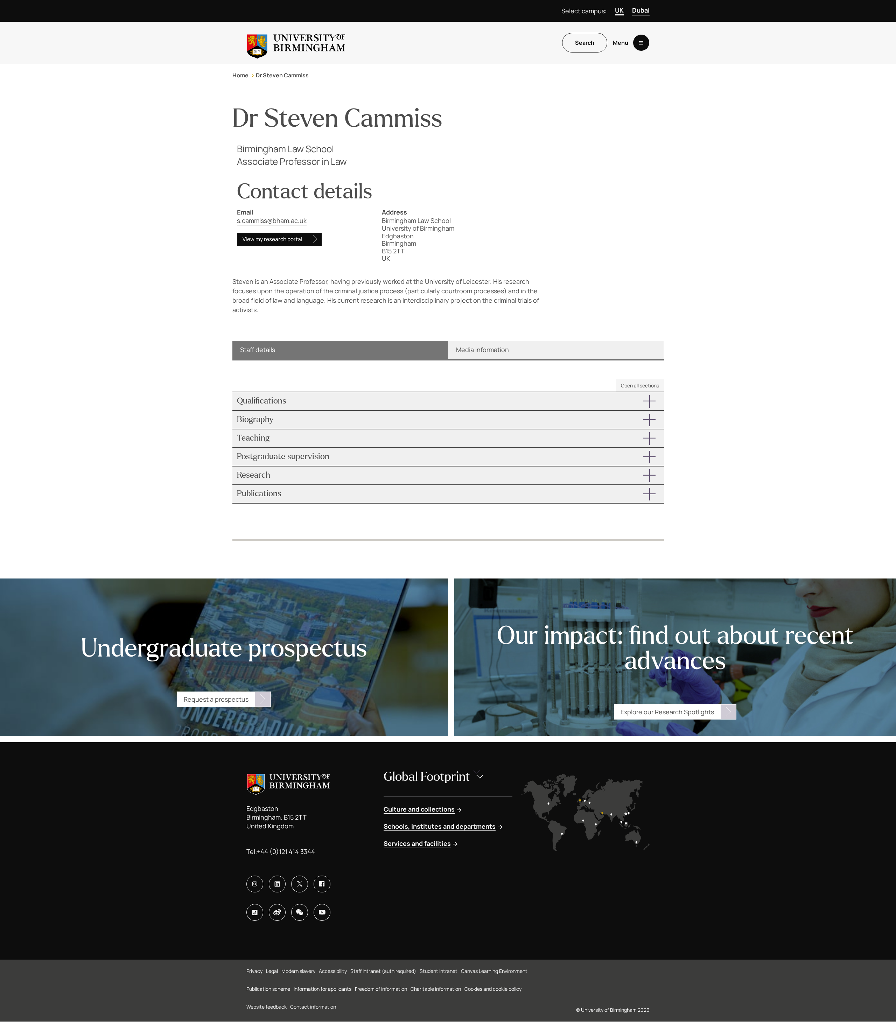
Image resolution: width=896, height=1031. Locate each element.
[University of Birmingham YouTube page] (322, 912)
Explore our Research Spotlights (667, 712)
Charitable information (436, 989)
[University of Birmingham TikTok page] (254, 912)
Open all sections (640, 385)
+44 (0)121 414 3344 (286, 851)
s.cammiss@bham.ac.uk (272, 220)
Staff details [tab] (257, 349)
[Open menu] (641, 42)
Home (240, 75)
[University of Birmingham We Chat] (299, 912)
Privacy (254, 971)
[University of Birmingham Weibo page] (277, 912)
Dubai (641, 10)
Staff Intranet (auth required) (383, 971)
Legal (272, 971)
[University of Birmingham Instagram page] (254, 884)
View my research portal (272, 239)
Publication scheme (268, 989)
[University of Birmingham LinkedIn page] (277, 884)
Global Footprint (427, 777)
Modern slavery (298, 971)
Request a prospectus (216, 699)
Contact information (313, 1006)
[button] (448, 401)
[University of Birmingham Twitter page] (299, 884)
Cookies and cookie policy (493, 989)
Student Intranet (438, 971)
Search (584, 43)
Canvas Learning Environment (494, 971)
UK (619, 10)
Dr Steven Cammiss (282, 75)
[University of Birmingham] (296, 42)
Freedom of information (381, 989)
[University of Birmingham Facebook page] (322, 884)
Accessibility (333, 971)
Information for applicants (322, 989)
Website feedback (266, 1006)
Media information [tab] (482, 349)
